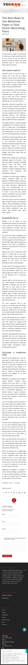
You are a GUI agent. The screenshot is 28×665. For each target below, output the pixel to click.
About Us (4, 612)
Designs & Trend (6, 619)
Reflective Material (7, 595)
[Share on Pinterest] (11, 493)
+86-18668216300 (7, 638)
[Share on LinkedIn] (14, 493)
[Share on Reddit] (22, 493)
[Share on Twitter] (6, 493)
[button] (24, 630)
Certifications (5, 615)
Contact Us (4, 624)
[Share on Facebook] (3, 493)
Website (4, 528)
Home (3, 610)
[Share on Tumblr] (16, 493)
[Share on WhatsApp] (9, 493)
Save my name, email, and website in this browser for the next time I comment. (15, 539)
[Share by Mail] (24, 493)
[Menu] (25, 5)
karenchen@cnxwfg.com (20, 1)
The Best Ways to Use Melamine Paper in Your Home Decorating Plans (13, 24)
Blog (3, 622)
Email (3, 521)
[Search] (21, 5)
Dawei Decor (5, 598)
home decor (5, 34)
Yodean (18, 483)
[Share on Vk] (19, 493)
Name (3, 514)
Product (4, 617)
